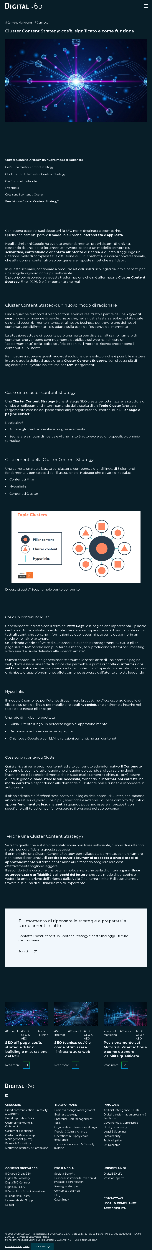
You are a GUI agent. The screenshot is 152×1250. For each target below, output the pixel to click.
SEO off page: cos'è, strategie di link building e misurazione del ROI (26, 1049)
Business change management (74, 1110)
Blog (57, 1195)
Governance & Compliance (121, 1122)
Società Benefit (64, 1173)
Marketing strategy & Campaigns (26, 1148)
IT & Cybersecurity (115, 1127)
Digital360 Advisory (17, 1178)
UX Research (112, 1145)
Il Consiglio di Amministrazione (25, 1191)
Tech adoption (113, 1140)
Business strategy (65, 1114)
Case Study (61, 1199)
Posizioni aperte (114, 1178)
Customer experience (19, 1131)
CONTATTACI (113, 1198)
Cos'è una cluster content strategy (29, 167)
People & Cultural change (70, 1131)
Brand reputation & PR (19, 1118)
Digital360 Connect (17, 1182)
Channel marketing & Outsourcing (19, 1124)
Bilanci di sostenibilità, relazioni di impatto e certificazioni (75, 1179)
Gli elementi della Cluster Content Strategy (35, 174)
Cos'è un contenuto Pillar (21, 181)
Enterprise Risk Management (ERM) (73, 1120)
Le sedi (9, 1204)
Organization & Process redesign (75, 1127)
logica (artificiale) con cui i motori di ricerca (77, 344)
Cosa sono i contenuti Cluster (24, 194)
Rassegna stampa (66, 1186)
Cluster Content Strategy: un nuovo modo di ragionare (44, 160)
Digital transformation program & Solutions (125, 1116)
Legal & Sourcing (115, 1131)
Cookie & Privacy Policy (17, 1246)
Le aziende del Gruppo (19, 1200)
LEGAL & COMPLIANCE (120, 1203)
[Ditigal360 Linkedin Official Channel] (6, 1095)
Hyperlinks (12, 188)
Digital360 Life (113, 1173)
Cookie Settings (42, 1246)
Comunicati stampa (67, 1190)
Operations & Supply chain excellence (71, 1137)
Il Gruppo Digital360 (18, 1173)
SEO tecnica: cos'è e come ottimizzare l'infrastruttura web (72, 1047)
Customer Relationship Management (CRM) (20, 1137)
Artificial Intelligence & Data (122, 1110)
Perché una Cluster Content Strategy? (32, 201)
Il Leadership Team (17, 1196)
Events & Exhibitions (18, 1143)
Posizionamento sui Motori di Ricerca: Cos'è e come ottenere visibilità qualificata (125, 1049)
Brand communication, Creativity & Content (26, 1111)
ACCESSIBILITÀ (115, 1208)
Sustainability (112, 1136)
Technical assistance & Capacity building (74, 1146)
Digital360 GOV (15, 1187)
